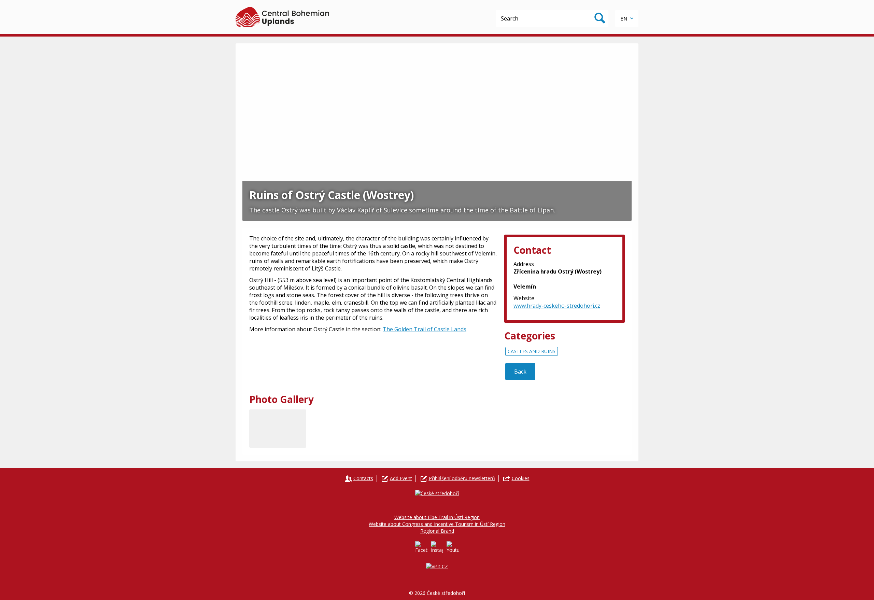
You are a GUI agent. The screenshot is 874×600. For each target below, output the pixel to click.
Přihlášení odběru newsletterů (462, 478)
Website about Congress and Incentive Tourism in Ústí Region (437, 524)
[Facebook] (421, 547)
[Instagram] (437, 547)
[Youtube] (453, 547)
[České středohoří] (282, 17)
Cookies (521, 478)
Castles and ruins (531, 351)
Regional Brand (437, 531)
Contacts (363, 478)
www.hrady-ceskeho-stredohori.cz (556, 305)
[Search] (599, 18)
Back (520, 371)
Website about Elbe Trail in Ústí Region (437, 517)
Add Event (401, 478)
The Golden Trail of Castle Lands (424, 329)
